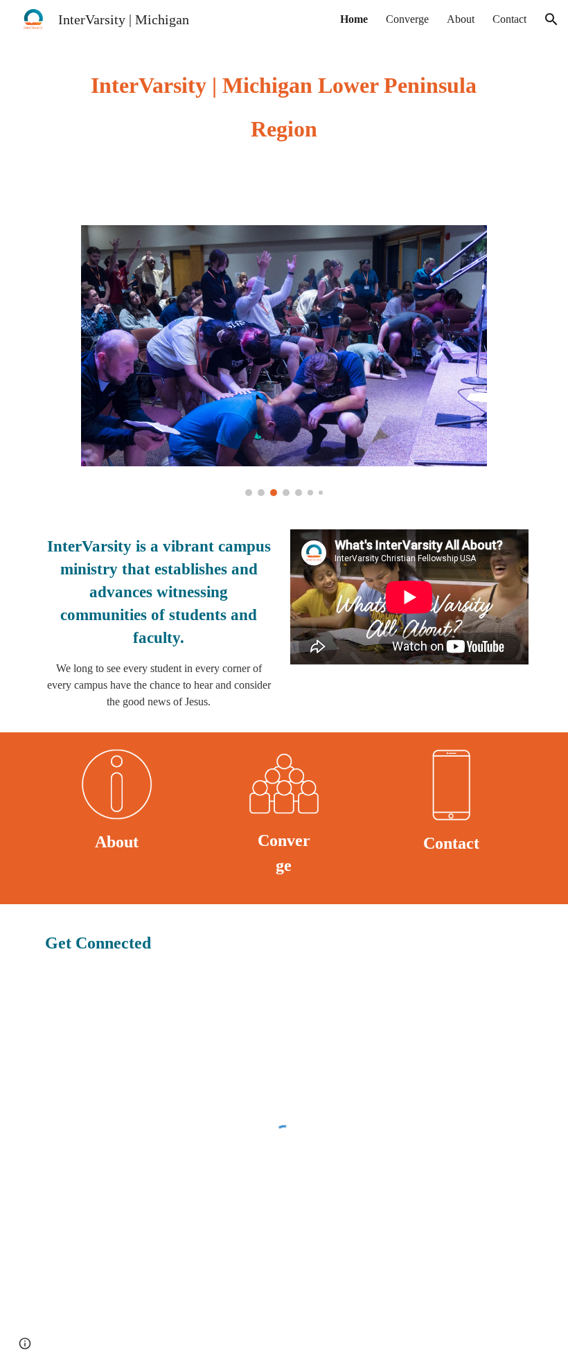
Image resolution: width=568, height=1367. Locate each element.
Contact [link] (509, 19)
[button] (551, 19)
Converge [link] (407, 19)
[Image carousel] (283, 360)
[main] (283, 104)
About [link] (460, 19)
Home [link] (354, 19)
